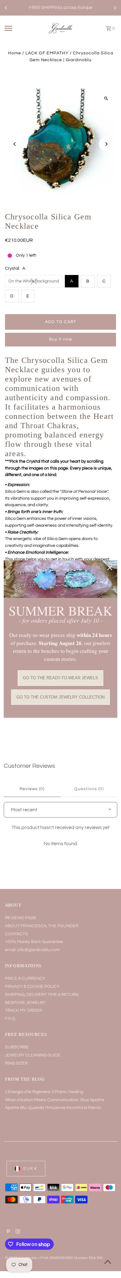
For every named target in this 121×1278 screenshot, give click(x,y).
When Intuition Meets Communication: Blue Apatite (54, 1100)
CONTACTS (16, 934)
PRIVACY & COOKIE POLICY (32, 986)
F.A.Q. (10, 1018)
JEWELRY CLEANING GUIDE (32, 1055)
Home (14, 53)
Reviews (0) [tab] (32, 789)
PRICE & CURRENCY (25, 978)
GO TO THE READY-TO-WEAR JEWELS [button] (60, 678)
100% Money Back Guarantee (34, 942)
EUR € (30, 1168)
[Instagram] (17, 1232)
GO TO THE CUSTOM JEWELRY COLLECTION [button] (60, 697)
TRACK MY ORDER (23, 1010)
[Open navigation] (15, 28)
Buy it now (60, 339)
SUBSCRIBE (17, 1047)
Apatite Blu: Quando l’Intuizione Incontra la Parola (53, 1108)
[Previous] (6, 7)
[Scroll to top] (108, 1262)
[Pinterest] (7, 1232)
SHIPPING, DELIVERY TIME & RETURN (41, 994)
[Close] (109, 567)
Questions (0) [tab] (89, 789)
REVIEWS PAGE (20, 918)
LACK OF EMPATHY (47, 53)
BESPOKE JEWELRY (25, 1003)
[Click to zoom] (106, 99)
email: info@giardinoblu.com (32, 950)
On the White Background (33, 281)
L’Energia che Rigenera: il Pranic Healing (44, 1092)
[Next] (114, 7)
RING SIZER (16, 1063)
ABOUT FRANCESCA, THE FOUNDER (41, 926)
